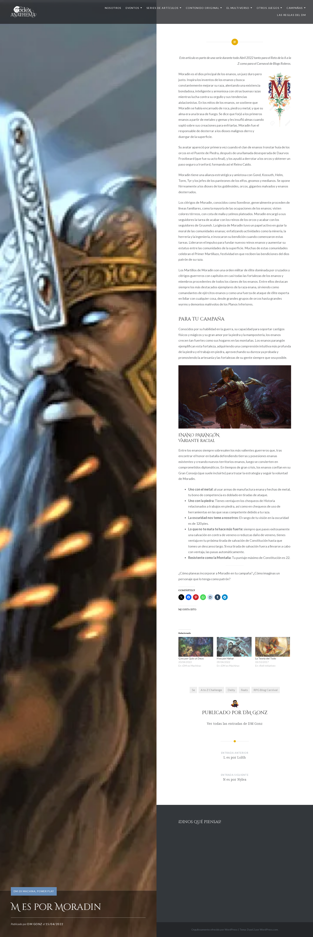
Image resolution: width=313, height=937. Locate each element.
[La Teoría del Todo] (272, 647)
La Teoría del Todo (265, 658)
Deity (231, 690)
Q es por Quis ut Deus (191, 658)
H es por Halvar (225, 658)
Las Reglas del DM (291, 14)
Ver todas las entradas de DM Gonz (234, 723)
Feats (244, 690)
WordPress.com (269, 929)
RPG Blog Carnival (266, 690)
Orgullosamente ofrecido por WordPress (214, 929)
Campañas (295, 7)
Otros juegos (268, 7)
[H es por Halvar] (234, 647)
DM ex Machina (25, 891)
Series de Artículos (163, 7)
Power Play (45, 891)
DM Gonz (34, 924)
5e (193, 690)
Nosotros (113, 7)
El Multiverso (238, 7)
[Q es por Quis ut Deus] (195, 647)
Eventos (132, 7)
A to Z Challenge (211, 690)
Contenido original (202, 7)
